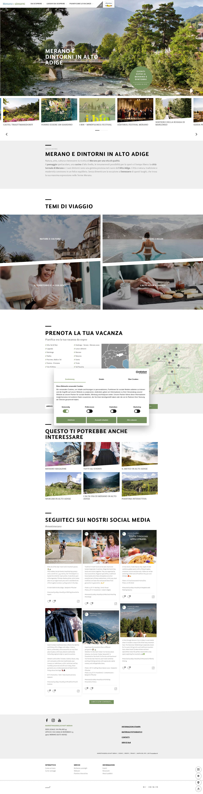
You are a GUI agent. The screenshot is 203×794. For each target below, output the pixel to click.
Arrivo (49, 406)
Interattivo (50, 765)
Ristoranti (106, 771)
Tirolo (77, 363)
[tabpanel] (21, 112)
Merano (77, 352)
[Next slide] (196, 134)
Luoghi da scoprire (56, 4)
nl (153, 787)
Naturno (77, 356)
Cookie (120, 753)
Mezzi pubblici (108, 773)
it (146, 787)
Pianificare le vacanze (80, 4)
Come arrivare (50, 768)
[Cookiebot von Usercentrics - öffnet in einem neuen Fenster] (137, 372)
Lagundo (49, 349)
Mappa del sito (141, 753)
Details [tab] (101, 379)
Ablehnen (71, 420)
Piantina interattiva (81, 773)
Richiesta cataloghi (80, 768)
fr (157, 787)
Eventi (105, 768)
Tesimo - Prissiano (52, 363)
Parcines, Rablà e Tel (53, 360)
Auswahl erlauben (101, 420)
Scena (77, 360)
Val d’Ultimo (50, 367)
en (150, 787)
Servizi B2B (126, 743)
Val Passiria (79, 367)
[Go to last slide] (6, 134)
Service (77, 765)
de (144, 787)
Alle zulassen (132, 420)
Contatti (126, 737)
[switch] (90, 411)
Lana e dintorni (80, 349)
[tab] (97, 130)
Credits (126, 753)
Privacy (132, 753)
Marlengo (49, 352)
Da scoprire (36, 4)
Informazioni (109, 765)
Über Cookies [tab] (133, 379)
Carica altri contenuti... (101, 702)
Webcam (77, 771)
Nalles (48, 356)
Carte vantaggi (50, 771)
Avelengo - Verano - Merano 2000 (86, 345)
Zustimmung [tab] (70, 379)
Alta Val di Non (51, 345)
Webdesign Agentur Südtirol (47, 787)
